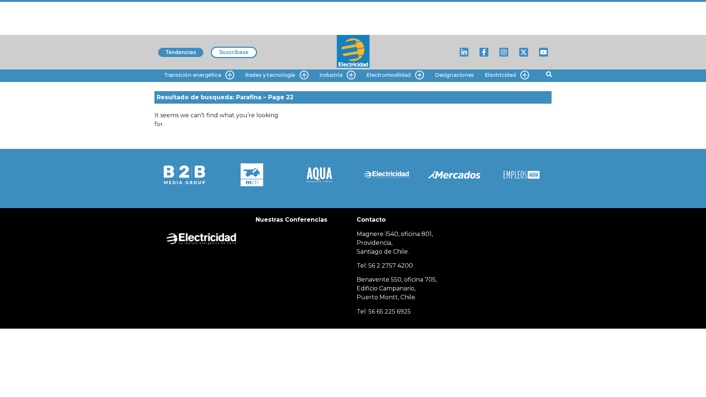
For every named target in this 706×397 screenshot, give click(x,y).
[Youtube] (543, 52)
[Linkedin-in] (464, 52)
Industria (331, 75)
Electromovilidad (389, 75)
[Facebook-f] (483, 52)
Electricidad (500, 75)
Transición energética (192, 75)
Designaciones (454, 75)
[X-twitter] (523, 52)
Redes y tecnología (270, 75)
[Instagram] (503, 52)
